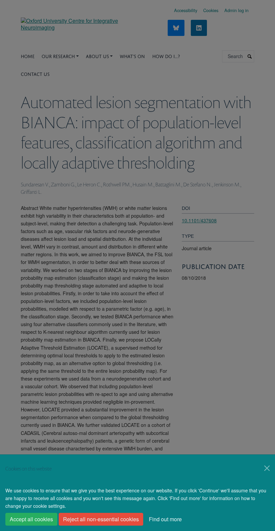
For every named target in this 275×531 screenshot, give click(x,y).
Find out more (165, 519)
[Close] (267, 468)
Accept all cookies (31, 519)
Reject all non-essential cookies (101, 519)
